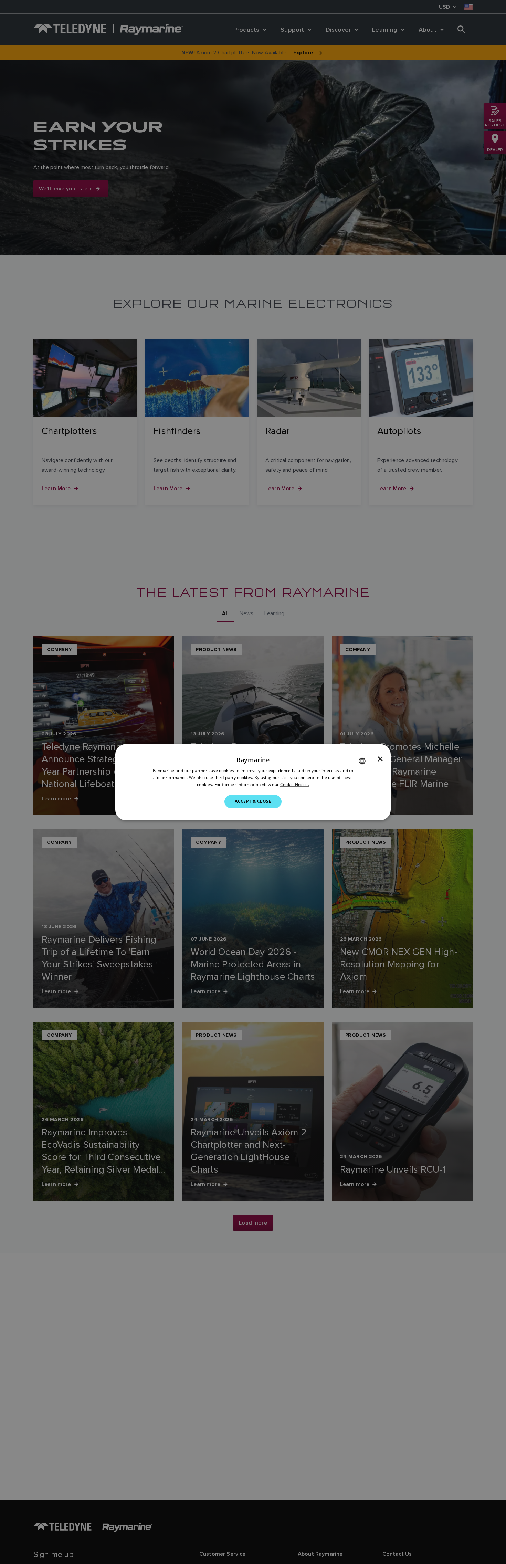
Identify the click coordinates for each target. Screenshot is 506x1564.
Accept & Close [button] (253, 801)
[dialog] (253, 782)
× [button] (380, 759)
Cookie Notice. (294, 784)
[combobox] (362, 760)
